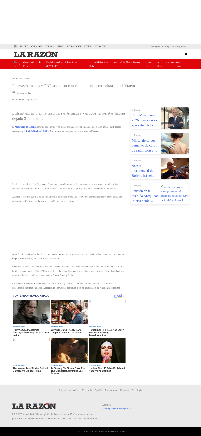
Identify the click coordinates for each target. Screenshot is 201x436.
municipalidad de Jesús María (98, 64)
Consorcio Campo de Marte (32, 64)
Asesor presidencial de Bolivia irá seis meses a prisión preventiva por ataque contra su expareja (143, 171)
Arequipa (170, 62)
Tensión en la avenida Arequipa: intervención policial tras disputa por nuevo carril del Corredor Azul (145, 196)
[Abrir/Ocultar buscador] (186, 54)
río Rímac (159, 64)
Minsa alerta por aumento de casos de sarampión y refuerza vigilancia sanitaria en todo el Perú (145, 146)
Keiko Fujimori (178, 64)
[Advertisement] (100, 21)
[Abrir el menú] (15, 46)
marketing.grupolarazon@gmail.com (117, 409)
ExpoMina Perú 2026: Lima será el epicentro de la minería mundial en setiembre (145, 120)
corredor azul (148, 64)
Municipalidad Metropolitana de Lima (127, 64)
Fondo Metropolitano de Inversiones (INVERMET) (61, 64)
